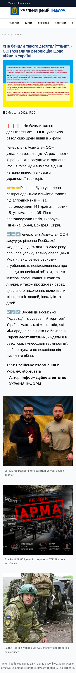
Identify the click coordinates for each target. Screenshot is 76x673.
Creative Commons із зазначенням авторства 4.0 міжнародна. (38, 668)
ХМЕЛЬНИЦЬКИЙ (42, 10)
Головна (14, 23)
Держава (43, 23)
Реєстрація (24, 3)
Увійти (11, 3)
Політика (60, 23)
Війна (28, 23)
